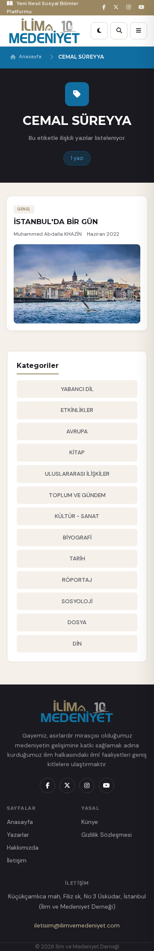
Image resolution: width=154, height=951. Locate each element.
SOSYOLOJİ (77, 601)
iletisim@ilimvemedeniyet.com (77, 925)
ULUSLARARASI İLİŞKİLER (77, 473)
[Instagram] (129, 7)
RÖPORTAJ (77, 580)
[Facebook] (105, 7)
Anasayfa (30, 56)
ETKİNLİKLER (77, 410)
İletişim (17, 860)
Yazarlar (18, 834)
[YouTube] (143, 7)
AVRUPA (77, 431)
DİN (77, 643)
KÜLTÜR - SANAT (77, 516)
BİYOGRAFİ (77, 537)
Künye (89, 822)
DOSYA (77, 622)
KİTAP (77, 452)
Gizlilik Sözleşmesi (106, 834)
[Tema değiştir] (99, 30)
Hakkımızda (22, 847)
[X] (117, 7)
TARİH (77, 558)
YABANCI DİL (77, 389)
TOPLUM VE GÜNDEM (77, 495)
